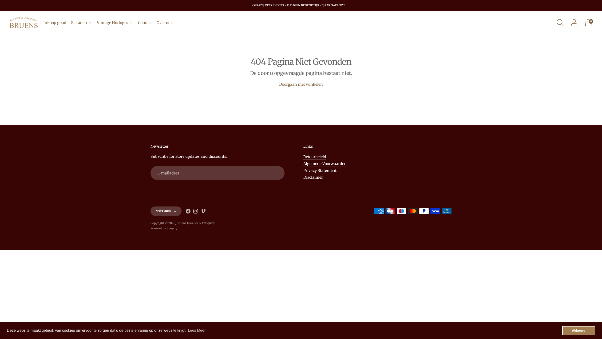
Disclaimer (313, 177)
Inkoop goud (54, 22)
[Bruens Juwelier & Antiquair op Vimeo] (203, 212)
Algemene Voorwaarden (325, 163)
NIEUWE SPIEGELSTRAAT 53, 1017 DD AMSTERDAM (298, 8)
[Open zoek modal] (560, 22)
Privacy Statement (320, 170)
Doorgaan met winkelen (301, 84)
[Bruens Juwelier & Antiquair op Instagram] (195, 212)
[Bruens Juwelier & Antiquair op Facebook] (188, 212)
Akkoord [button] (579, 330)
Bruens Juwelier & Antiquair (195, 223)
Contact (145, 22)
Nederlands (163, 211)
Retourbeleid (314, 156)
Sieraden (79, 22)
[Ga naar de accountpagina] (574, 22)
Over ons (165, 22)
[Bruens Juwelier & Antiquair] (23, 22)
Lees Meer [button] (197, 330)
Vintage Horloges (112, 22)
